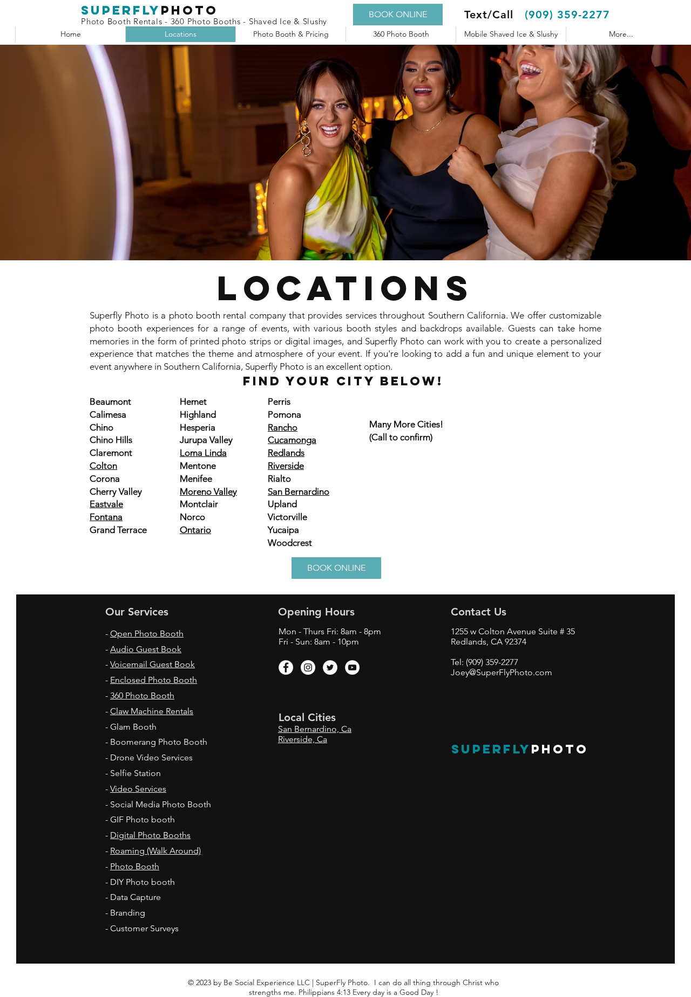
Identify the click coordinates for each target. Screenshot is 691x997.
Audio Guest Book (145, 649)
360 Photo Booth (142, 695)
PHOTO (559, 749)
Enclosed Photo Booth (153, 680)
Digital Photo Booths (150, 835)
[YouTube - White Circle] (352, 667)
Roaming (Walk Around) (155, 851)
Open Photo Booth (147, 633)
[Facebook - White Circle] (286, 667)
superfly (121, 10)
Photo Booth (134, 866)
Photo (189, 10)
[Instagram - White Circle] (308, 667)
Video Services (138, 789)
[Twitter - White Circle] (330, 667)
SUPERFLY (491, 749)
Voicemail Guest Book (152, 664)
